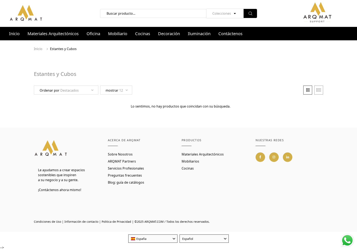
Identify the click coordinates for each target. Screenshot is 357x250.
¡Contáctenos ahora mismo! (59, 190)
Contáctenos (230, 33)
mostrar (114, 90)
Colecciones (221, 13)
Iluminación (199, 33)
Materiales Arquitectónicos (53, 33)
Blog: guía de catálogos (126, 182)
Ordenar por (59, 90)
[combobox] (152, 238)
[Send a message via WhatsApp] (347, 240)
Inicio (14, 33)
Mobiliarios (190, 161)
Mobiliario (117, 33)
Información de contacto (81, 222)
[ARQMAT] (51, 148)
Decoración (169, 33)
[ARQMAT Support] (317, 13)
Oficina (93, 33)
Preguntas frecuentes (125, 175)
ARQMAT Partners (122, 161)
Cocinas (142, 33)
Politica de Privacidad (116, 222)
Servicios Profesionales (126, 168)
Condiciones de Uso (47, 222)
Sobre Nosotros (120, 154)
